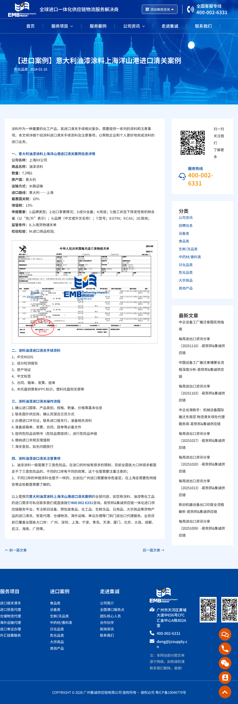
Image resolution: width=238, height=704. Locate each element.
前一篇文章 (16, 550)
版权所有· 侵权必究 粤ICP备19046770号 (154, 692)
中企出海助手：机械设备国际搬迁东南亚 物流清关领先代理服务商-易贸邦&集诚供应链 (202, 416)
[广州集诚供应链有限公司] (22, 8)
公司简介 (107, 602)
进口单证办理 (10, 628)
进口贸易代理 (10, 609)
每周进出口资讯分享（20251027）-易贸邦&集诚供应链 (202, 440)
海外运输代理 (10, 622)
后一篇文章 (153, 550)
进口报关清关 (10, 602)
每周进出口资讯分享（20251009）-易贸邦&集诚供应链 (202, 528)
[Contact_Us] (225, 677)
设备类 (184, 233)
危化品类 (21, 69)
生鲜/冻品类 (188, 248)
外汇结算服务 (10, 635)
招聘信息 (186, 225)
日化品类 (186, 264)
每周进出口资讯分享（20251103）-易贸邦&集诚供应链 (202, 393)
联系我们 (107, 635)
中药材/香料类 (190, 256)
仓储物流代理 (10, 615)
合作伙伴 (107, 622)
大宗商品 (186, 280)
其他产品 (186, 288)
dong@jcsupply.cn (172, 644)
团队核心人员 (110, 615)
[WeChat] (225, 663)
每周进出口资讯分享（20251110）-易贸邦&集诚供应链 (202, 345)
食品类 (184, 240)
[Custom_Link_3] (225, 692)
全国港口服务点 (112, 609)
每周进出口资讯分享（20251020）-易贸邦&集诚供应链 (202, 464)
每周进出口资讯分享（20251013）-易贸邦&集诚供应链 (202, 487)
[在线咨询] (225, 634)
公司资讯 (186, 217)
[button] (70, 26)
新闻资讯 (107, 628)
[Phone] (225, 648)
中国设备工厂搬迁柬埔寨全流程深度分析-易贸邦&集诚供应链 (201, 369)
